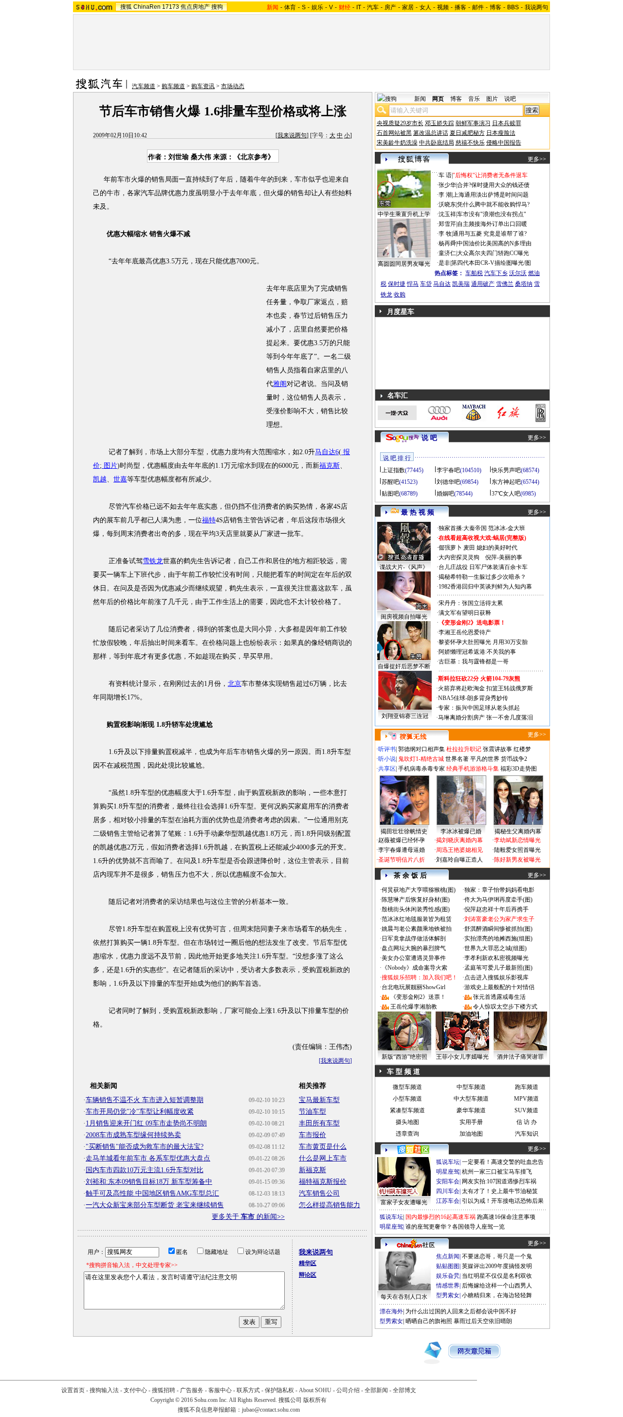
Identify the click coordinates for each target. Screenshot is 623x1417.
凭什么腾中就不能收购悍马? (493, 204)
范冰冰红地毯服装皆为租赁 (417, 919)
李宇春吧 (448, 470)
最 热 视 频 (417, 512)
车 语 (445, 175)
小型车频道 (407, 1098)
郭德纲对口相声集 (421, 749)
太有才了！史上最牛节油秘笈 (500, 1191)
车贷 (426, 283)
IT (358, 7)
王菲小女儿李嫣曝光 (462, 1056)
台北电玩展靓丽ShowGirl (413, 987)
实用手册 (471, 1122)
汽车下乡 (496, 273)
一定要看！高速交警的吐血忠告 (503, 1162)
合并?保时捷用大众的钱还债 (493, 185)
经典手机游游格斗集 (472, 768)
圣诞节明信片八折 (401, 859)
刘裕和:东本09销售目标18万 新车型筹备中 (149, 1181)
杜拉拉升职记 (463, 749)
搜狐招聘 (163, 1390)
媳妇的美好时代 (496, 547)
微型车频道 (407, 1087)
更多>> (537, 159)
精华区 (307, 1263)
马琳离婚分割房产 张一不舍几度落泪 (485, 717)
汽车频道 (143, 86)
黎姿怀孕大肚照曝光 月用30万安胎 (483, 642)
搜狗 (217, 6)
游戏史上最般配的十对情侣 (499, 987)
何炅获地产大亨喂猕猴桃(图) (419, 889)
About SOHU (315, 1390)
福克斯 (329, 465)
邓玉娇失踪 (439, 123)
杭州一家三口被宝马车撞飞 (497, 1171)
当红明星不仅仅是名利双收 (497, 1275)
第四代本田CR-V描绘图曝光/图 (491, 262)
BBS (513, 7)
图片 (109, 465)
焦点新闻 (447, 1256)
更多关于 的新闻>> (248, 1216)
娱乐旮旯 (447, 1275)
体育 (290, 7)
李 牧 (445, 233)
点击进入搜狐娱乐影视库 (496, 977)
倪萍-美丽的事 (503, 557)
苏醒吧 (390, 481)
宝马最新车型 (319, 1100)
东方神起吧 (506, 481)
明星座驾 (447, 1171)
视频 (443, 7)
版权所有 (315, 1400)
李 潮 (445, 194)
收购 (399, 294)
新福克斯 (312, 1170)
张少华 (447, 185)
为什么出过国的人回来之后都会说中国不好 (460, 1311)
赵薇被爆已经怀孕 (401, 840)
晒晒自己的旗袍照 (428, 1321)
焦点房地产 (195, 6)
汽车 (373, 7)
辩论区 (307, 1274)
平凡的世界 (484, 758)
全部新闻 (376, 1390)
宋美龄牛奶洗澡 (397, 142)
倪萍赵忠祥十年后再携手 (496, 909)
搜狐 (126, 6)
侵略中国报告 (503, 142)
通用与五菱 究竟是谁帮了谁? (490, 233)
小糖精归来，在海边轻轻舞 (497, 1295)
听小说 (387, 758)
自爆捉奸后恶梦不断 (404, 666)
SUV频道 (526, 1110)
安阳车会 (447, 1181)
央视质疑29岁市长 (400, 123)
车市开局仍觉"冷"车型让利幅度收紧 (140, 1111)
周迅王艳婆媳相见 (459, 850)
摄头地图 (407, 1122)
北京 (234, 683)
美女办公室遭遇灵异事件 (414, 958)
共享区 (387, 768)
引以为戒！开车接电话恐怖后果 (503, 1200)
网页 (438, 98)
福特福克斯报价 (323, 1181)
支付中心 (135, 1390)
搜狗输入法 (104, 1390)
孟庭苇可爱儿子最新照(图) (498, 967)
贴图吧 (390, 493)
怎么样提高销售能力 (329, 1205)
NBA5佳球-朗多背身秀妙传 (473, 698)
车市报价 (312, 1135)
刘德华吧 (448, 481)
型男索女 (447, 1295)
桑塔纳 (523, 283)
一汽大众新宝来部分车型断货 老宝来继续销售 (155, 1205)
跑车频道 (526, 1087)
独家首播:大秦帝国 (463, 528)
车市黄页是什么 (323, 1146)
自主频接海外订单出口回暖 (492, 224)
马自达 (442, 283)
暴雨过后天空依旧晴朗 (483, 1321)
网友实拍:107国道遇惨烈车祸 (499, 1181)
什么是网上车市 (323, 1158)
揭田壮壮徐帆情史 (404, 831)
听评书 (387, 749)
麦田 (469, 547)
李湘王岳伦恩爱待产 (465, 632)
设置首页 (73, 1390)
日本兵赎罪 (506, 123)
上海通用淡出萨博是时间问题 (491, 194)
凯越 (100, 479)
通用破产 (483, 283)
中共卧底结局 (436, 142)
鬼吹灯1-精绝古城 (421, 758)
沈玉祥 (447, 214)
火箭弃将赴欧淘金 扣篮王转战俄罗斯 (485, 688)
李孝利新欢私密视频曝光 (496, 958)
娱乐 (317, 7)
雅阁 (280, 383)
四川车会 (447, 1191)
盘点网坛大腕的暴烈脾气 (414, 948)
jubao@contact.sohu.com (271, 1409)
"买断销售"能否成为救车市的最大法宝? (144, 1146)
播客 (460, 7)
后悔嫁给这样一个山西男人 (497, 1285)
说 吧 (429, 438)
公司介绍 (348, 1390)
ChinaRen (147, 6)
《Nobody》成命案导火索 (414, 967)
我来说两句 (292, 135)
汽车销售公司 (319, 1193)
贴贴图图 (447, 1266)
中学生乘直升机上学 (404, 214)
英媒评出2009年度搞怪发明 (497, 1266)
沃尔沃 (518, 273)
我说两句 (536, 7)
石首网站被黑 (394, 132)
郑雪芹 (447, 224)
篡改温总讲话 (430, 132)
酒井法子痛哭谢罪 (520, 1056)
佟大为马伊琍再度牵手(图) (498, 899)
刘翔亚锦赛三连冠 (405, 716)
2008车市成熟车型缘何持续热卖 (133, 1135)
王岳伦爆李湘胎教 (413, 1006)
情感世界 (447, 1285)
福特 (209, 520)
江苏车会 (447, 1200)
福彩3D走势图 (518, 768)
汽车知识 (526, 1133)
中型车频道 (471, 1087)
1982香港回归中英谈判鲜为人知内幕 (485, 586)
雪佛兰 (504, 283)
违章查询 (407, 1133)
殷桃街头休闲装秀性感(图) (416, 909)
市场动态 (232, 86)
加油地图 (471, 1133)
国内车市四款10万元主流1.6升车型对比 (144, 1170)
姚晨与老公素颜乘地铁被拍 (417, 928)
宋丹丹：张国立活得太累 (471, 603)
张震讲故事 (497, 749)
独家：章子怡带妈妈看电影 (499, 889)
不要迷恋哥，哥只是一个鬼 (497, 1256)
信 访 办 (526, 1122)
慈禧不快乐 (470, 142)
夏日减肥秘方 (467, 132)
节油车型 (312, 1111)
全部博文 (404, 1390)
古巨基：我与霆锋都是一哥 (474, 661)
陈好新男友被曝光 (517, 859)
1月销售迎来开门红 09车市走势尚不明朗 (146, 1123)
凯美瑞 (461, 283)
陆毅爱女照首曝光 (517, 850)
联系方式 (248, 1390)
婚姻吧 (445, 493)
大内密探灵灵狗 (459, 557)
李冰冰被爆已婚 (460, 831)
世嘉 (120, 479)
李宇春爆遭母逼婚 (401, 850)
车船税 (474, 273)
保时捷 (396, 283)
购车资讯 (203, 86)
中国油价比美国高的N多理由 (494, 243)
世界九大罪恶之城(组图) (495, 948)
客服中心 (220, 1390)
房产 (390, 7)
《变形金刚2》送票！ (418, 997)
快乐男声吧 (506, 470)
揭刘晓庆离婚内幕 (459, 840)
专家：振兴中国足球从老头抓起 (479, 707)
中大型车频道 (471, 1098)
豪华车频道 (471, 1110)
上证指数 (393, 470)
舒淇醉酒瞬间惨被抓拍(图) (498, 928)
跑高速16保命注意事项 (506, 1217)
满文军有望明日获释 (465, 612)
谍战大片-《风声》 (404, 567)
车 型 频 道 (403, 1071)
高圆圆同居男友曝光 (404, 263)
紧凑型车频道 (407, 1110)
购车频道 (173, 86)
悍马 (413, 283)
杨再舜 (447, 243)
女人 (425, 7)
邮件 (478, 7)
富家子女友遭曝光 (404, 1202)
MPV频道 (526, 1098)
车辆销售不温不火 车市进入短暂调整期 (144, 1100)
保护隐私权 (279, 1390)
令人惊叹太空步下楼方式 (505, 1006)
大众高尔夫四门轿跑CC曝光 (493, 253)
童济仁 (447, 253)
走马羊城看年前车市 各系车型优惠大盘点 (148, 1158)
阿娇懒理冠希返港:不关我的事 (477, 651)
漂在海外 (391, 1311)
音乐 (474, 98)
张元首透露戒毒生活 (499, 997)
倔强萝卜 (450, 547)
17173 (170, 6)
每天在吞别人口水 (404, 1296)
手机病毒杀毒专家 (421, 768)
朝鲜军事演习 (473, 123)
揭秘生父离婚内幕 (518, 831)
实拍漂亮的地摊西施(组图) (498, 938)
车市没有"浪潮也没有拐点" (491, 214)
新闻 (420, 98)
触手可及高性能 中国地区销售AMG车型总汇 (152, 1193)
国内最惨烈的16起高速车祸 (440, 1217)
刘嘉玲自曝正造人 (459, 859)
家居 (408, 7)
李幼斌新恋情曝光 (517, 840)
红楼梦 (522, 749)
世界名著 (457, 758)
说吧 (510, 98)
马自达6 (327, 452)
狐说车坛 (447, 1162)
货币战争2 (514, 758)
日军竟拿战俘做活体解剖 (414, 938)
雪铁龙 (153, 561)
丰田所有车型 (319, 1123)
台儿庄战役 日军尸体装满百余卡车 (483, 567)
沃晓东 (447, 204)
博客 (495, 7)
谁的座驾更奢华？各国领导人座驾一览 (455, 1226)
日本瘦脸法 (500, 132)
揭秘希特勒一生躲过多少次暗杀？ (482, 576)
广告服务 (191, 1390)
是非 (444, 262)
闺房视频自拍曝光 (404, 616)
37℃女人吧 (506, 493)
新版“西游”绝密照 (404, 1056)
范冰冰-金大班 (506, 528)
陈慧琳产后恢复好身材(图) (416, 899)
